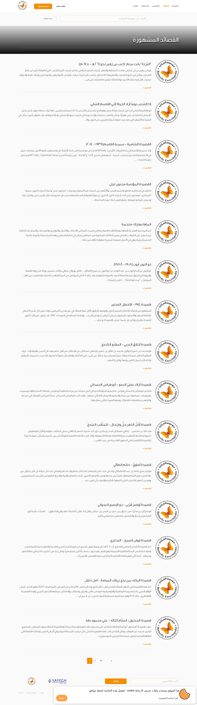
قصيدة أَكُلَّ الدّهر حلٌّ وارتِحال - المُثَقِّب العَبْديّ (119, 425)
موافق (61, 698)
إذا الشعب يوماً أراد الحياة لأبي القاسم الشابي (120, 104)
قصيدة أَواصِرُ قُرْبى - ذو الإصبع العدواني (124, 505)
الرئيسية (175, 6)
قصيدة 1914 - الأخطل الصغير (131, 304)
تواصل (135, 6)
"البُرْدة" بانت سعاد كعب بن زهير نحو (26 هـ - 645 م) (115, 64)
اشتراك (115, 681)
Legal (42, 693)
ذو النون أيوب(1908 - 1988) (132, 264)
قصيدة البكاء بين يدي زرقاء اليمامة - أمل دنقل (118, 580)
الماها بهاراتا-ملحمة (136, 224)
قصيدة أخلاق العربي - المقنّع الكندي (126, 344)
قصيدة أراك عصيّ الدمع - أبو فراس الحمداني (120, 385)
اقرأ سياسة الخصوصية (168, 698)
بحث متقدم (48, 18)
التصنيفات (145, 6)
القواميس (156, 6)
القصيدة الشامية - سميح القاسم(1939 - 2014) (118, 144)
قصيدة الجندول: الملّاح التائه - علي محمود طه (118, 620)
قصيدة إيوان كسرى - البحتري (130, 540)
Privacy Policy (31, 693)
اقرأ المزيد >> (147, 88)
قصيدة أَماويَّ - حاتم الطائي (132, 465)
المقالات (165, 6)
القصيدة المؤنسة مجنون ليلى (130, 184)
